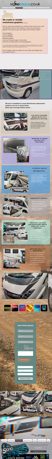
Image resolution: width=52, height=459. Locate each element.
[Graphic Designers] (7, 308)
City (18, 369)
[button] (3, 1)
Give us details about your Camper (23, 350)
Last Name (19, 334)
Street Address (20, 365)
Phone (26, 346)
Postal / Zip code (20, 372)
